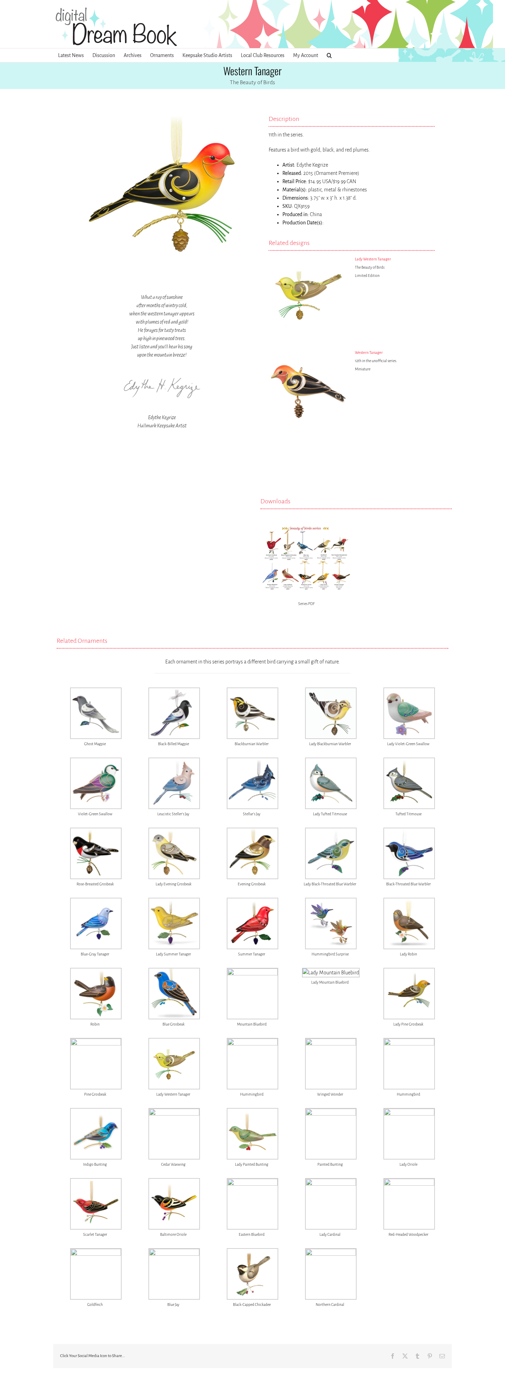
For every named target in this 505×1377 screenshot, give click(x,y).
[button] (329, 55)
